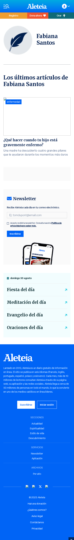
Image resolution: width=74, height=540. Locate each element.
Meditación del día (26, 302)
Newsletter (37, 453)
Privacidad (37, 528)
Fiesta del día (21, 289)
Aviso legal (37, 516)
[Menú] (13, 6)
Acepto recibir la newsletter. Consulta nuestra (36, 224)
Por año (37, 473)
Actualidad (37, 423)
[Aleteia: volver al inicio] (37, 6)
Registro (13, 15)
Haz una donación (37, 503)
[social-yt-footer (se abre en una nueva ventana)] (27, 486)
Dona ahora (36, 15)
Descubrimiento (37, 438)
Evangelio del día (25, 315)
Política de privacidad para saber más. (36, 224)
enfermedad (13, 101)
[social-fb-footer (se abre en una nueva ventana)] (33, 486)
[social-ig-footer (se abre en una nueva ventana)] (46, 486)
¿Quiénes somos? (37, 509)
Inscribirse (15, 233)
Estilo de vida (37, 433)
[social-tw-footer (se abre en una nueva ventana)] (40, 486)
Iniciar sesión (47, 404)
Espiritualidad (37, 428)
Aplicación (37, 458)
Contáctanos (37, 522)
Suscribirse (26, 404)
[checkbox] (8, 223)
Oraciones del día (25, 327)
